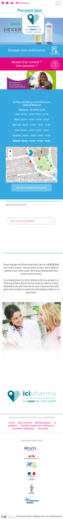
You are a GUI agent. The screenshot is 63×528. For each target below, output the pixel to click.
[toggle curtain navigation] (58, 3)
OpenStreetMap (39, 181)
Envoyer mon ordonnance (26, 50)
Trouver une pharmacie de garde (31, 187)
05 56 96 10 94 (37, 110)
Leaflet (25, 181)
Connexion (23, 3)
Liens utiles (43, 428)
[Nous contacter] (7, 3)
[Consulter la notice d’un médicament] (12, 3)
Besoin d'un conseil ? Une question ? (27, 64)
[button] (30, 153)
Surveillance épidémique (23, 428)
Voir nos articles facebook (22, 221)
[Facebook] (3, 3)
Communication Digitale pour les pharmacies (39, 516)
